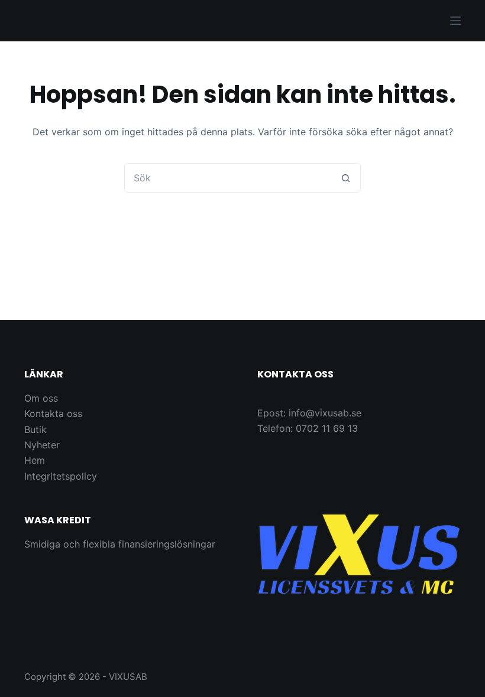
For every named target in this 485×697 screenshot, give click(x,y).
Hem (34, 460)
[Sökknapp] (345, 178)
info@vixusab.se (325, 413)
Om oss (41, 398)
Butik (35, 429)
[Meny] (455, 20)
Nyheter (42, 445)
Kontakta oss (53, 413)
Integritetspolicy (60, 476)
